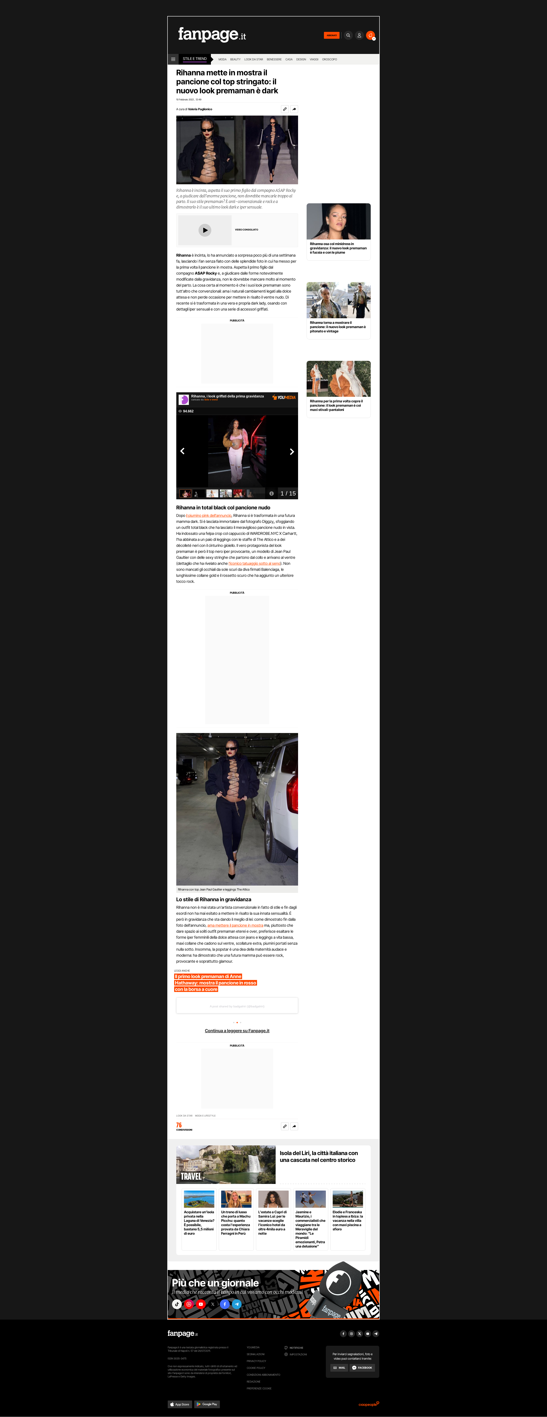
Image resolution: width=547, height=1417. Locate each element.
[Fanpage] (183, 1333)
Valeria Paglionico (200, 109)
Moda (222, 59)
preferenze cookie (259, 1388)
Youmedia (253, 1347)
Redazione (253, 1381)
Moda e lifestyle (205, 1116)
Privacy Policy (256, 1361)
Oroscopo (329, 59)
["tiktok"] (177, 1304)
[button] (294, 109)
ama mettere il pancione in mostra (235, 925)
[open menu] (173, 59)
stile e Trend (195, 59)
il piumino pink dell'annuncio (208, 515)
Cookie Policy (256, 1367)
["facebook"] (225, 1304)
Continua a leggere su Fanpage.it (237, 1030)
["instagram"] (189, 1304)
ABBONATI (332, 35)
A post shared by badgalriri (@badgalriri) (237, 1006)
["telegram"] (237, 1304)
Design (301, 59)
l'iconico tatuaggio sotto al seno (254, 563)
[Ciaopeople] (369, 1405)
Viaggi (314, 59)
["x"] (213, 1304)
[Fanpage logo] (207, 35)
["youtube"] (201, 1304)
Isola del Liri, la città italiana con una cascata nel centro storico (319, 1156)
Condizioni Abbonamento (263, 1374)
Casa (289, 59)
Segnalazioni (256, 1354)
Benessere (274, 59)
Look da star (253, 59)
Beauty (235, 59)
